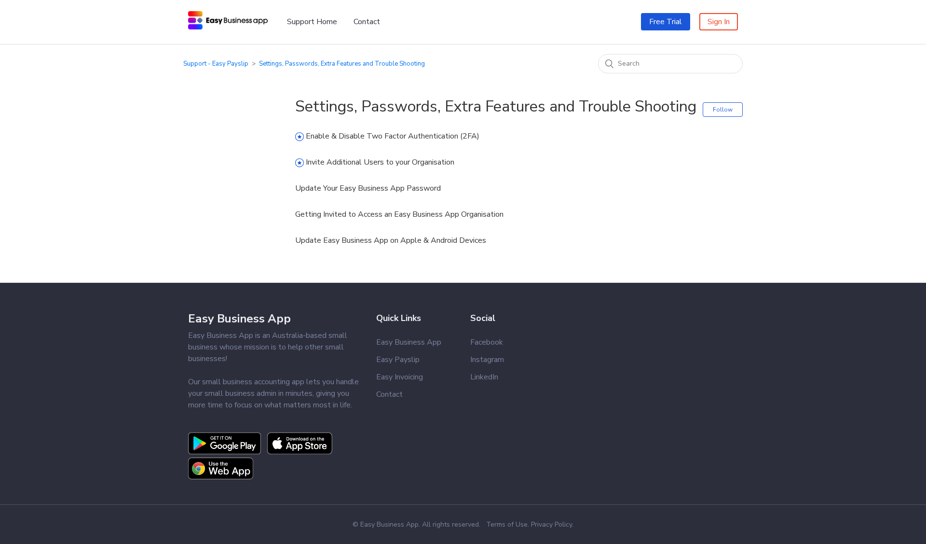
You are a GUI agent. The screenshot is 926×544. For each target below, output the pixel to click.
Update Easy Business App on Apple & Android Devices (390, 240)
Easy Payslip (398, 359)
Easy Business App (239, 318)
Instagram (487, 359)
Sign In (719, 21)
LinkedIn (484, 377)
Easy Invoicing (399, 377)
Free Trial (665, 21)
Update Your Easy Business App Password (368, 188)
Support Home (312, 21)
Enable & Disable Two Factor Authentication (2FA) (392, 136)
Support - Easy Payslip (215, 63)
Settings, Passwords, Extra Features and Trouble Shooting (342, 63)
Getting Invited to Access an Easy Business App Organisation (399, 214)
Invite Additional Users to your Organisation (380, 162)
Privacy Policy (551, 524)
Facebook (486, 342)
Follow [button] (723, 109)
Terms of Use (507, 524)
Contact (367, 21)
